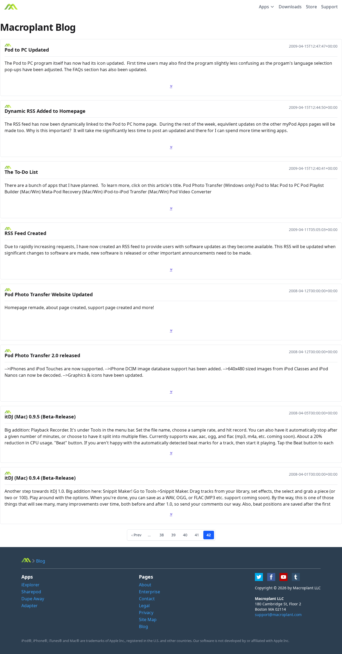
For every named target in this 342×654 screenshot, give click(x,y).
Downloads (290, 7)
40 (185, 534)
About (145, 585)
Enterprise (149, 592)
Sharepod (31, 592)
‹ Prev (136, 534)
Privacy (146, 612)
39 (173, 534)
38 (162, 534)
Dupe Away (32, 599)
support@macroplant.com (278, 614)
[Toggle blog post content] (171, 86)
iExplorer (30, 585)
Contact (147, 599)
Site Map (148, 619)
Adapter (29, 606)
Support (329, 7)
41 (197, 534)
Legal (144, 606)
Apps (264, 7)
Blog (143, 626)
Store (311, 7)
